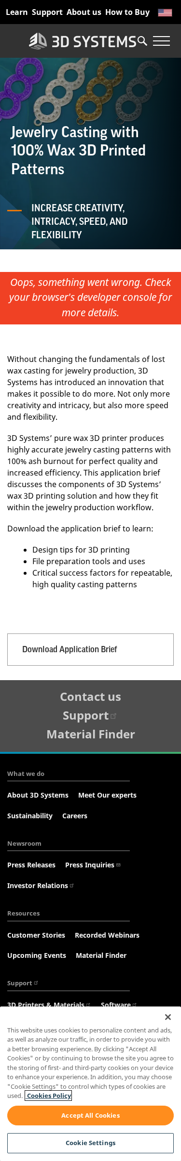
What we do (25, 773)
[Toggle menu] (161, 41)
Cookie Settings (90, 1142)
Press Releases (31, 864)
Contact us (90, 696)
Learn (17, 12)
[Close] (168, 1017)
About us (84, 12)
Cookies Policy (48, 1095)
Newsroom (24, 843)
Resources (23, 913)
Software (116, 1004)
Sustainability (30, 815)
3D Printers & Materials (45, 1004)
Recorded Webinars (107, 935)
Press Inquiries (89, 864)
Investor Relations (37, 885)
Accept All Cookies (90, 1115)
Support (47, 12)
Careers (74, 815)
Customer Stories (36, 935)
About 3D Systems (38, 795)
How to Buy (127, 12)
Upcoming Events (36, 955)
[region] (90, 1083)
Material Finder (90, 734)
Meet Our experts (107, 795)
